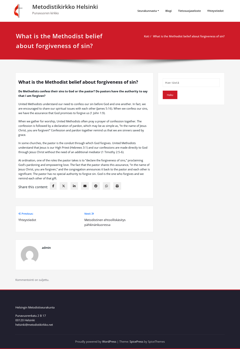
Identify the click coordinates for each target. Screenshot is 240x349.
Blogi (168, 11)
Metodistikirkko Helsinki (65, 7)
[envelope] (85, 186)
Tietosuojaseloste (189, 11)
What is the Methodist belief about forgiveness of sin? (189, 36)
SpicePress (136, 341)
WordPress (109, 341)
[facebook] (53, 186)
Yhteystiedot (215, 11)
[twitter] (64, 186)
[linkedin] (74, 186)
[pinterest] (96, 186)
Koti (146, 36)
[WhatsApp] (106, 186)
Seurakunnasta (147, 11)
